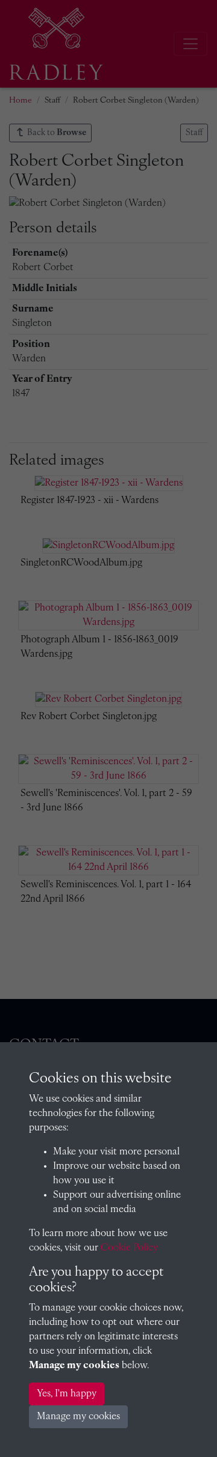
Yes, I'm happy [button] (66, 1394)
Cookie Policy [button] (129, 1248)
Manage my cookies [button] (78, 1417)
